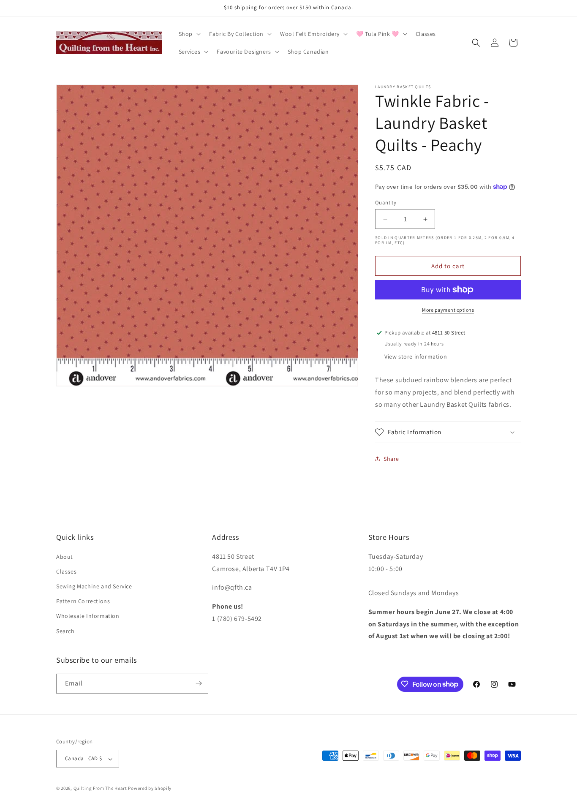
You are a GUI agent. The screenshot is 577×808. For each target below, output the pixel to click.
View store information (415, 356)
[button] (189, 34)
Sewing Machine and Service (94, 586)
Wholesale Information (88, 616)
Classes (66, 571)
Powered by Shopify (149, 789)
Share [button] (391, 458)
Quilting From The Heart (100, 789)
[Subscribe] (198, 683)
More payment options (448, 310)
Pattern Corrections (83, 601)
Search (65, 630)
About (64, 556)
